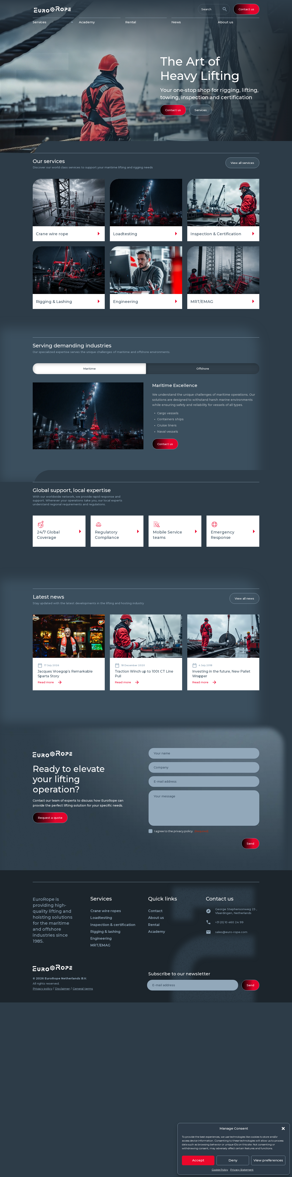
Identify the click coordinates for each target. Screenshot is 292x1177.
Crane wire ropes (105, 911)
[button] (283, 1128)
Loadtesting (101, 918)
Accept (198, 1160)
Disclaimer (62, 988)
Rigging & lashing (105, 932)
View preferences (268, 1160)
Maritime (89, 368)
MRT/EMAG (100, 945)
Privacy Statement (242, 1169)
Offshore (202, 368)
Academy (87, 22)
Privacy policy (42, 988)
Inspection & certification (112, 925)
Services (39, 22)
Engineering (101, 938)
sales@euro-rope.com (231, 932)
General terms (83, 988)
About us (225, 22)
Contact (155, 911)
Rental (130, 22)
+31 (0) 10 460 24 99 (229, 922)
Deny (233, 1160)
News (176, 22)
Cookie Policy (220, 1169)
